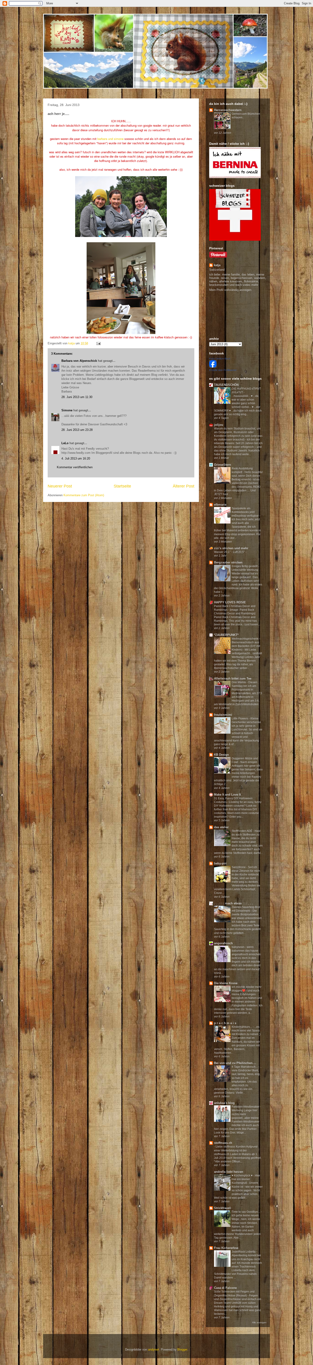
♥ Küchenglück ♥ (242, 1175)
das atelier (221, 827)
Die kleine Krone (225, 983)
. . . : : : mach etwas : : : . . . (233, 903)
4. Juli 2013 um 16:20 (75, 458)
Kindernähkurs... (242, 1026)
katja (217, 265)
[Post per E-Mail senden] (98, 343)
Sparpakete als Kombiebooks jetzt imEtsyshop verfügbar (245, 512)
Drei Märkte (239, 682)
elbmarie (220, 504)
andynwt (153, 1349)
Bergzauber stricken (228, 562)
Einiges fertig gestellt (245, 566)
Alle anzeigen (259, 1322)
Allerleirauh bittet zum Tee (232, 678)
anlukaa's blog (224, 1103)
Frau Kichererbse (226, 1248)
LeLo (65, 443)
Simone (66, 410)
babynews (238, 947)
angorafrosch (223, 943)
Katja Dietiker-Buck (220, 358)
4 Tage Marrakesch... (245, 1066)
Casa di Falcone (225, 1288)
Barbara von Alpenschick (79, 360)
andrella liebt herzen (228, 1171)
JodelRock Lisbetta (244, 1251)
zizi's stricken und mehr (231, 548)
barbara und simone (110, 138)
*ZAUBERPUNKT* (226, 635)
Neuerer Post (60, 486)
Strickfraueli (222, 1208)
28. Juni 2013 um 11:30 (76, 397)
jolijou (218, 424)
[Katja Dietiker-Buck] (213, 366)
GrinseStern (222, 464)
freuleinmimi (223, 714)
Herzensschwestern (228, 110)
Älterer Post (183, 486)
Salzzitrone (239, 867)
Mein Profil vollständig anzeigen (230, 290)
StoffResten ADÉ (242, 831)
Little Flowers (240, 718)
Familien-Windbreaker (246, 1106)
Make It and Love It (227, 794)
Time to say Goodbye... (246, 1211)
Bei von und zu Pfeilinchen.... (235, 1063)
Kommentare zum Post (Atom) (83, 495)
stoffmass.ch (223, 1143)
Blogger (182, 1349)
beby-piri (220, 863)
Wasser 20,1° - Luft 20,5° (230, 552)
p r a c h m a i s (225, 1023)
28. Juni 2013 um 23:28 (77, 430)
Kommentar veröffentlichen (75, 467)
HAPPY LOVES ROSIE (230, 602)
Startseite (122, 486)
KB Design (221, 754)
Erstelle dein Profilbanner (223, 370)
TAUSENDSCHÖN (226, 385)
